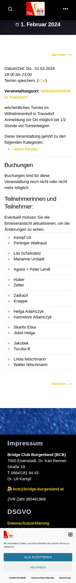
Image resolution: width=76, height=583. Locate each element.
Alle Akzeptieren (38, 557)
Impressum (65, 578)
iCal (42, 80)
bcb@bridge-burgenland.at (39, 489)
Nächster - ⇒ (62, 55)
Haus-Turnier (26, 149)
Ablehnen (38, 567)
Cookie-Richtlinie (17, 578)
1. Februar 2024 (40, 24)
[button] (70, 534)
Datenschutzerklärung (42, 578)
